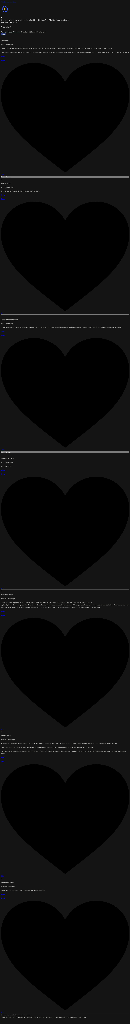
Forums (10, 20)
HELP (38, 20)
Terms (44, 1017)
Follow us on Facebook (9, 1017)
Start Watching (58, 20)
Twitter (21, 1017)
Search (15, 20)
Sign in (66, 20)
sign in (10, 1015)
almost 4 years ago (8, 599)
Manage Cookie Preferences (70, 1017)
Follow (3, 34)
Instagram (28, 1017)
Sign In (14, 22)
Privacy (50, 1017)
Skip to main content (8, 2)
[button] (1, 17)
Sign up (3, 1015)
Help (40, 1017)
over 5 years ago (7, 44)
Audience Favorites (25, 20)
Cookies (56, 1017)
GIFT (34, 20)
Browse (4, 20)
